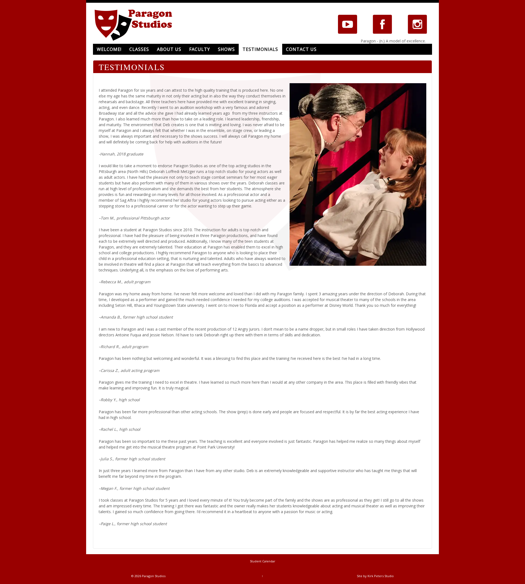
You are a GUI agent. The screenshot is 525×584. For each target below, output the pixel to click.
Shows (226, 49)
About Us (169, 49)
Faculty (199, 49)
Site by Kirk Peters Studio (375, 576)
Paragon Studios (153, 576)
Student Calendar (262, 561)
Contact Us (301, 49)
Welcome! (109, 49)
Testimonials (260, 49)
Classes (139, 49)
